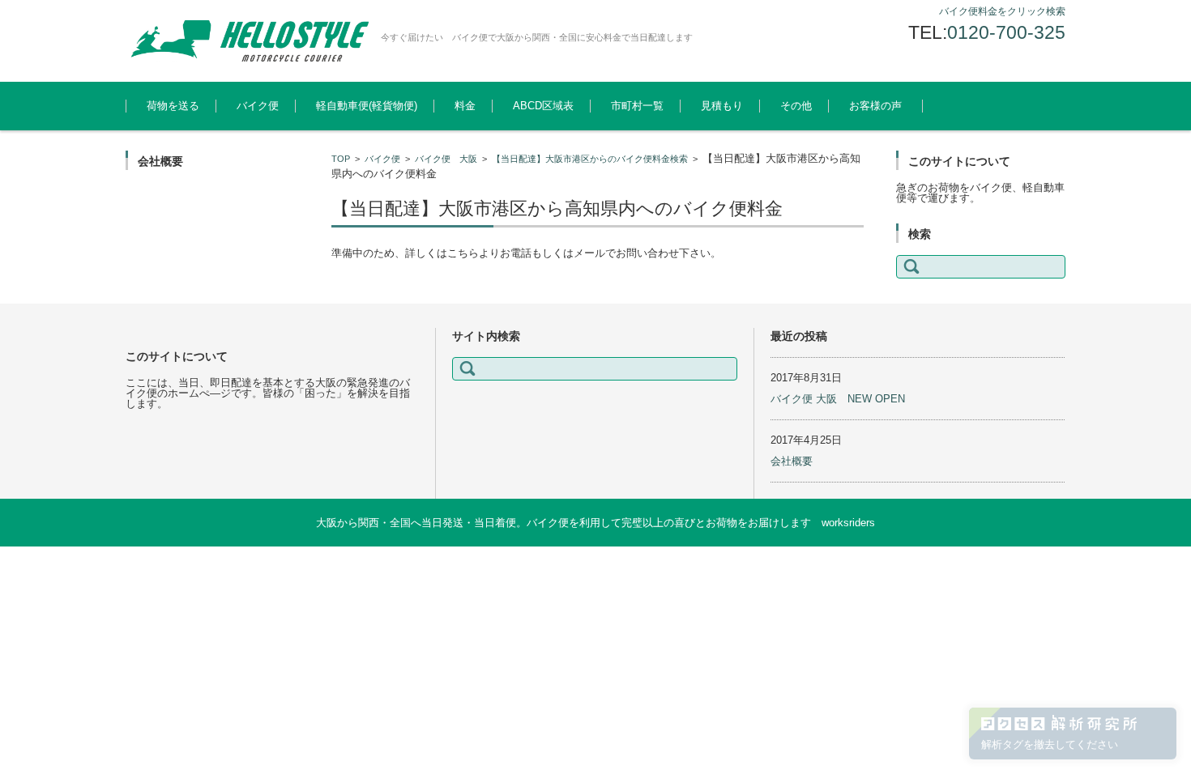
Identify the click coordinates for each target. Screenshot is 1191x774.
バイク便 (258, 106)
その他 (796, 106)
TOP (340, 159)
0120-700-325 (1006, 32)
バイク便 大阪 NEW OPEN (838, 399)
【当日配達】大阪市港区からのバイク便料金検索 (590, 159)
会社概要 (792, 461)
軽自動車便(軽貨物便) (366, 106)
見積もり (722, 106)
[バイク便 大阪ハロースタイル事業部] (247, 41)
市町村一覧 (637, 106)
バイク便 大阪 (446, 159)
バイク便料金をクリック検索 (1002, 11)
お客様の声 (875, 106)
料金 (465, 106)
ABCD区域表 (543, 106)
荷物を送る (173, 106)
